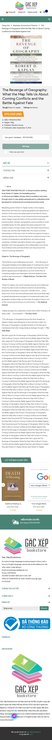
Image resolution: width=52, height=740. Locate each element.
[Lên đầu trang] (45, 716)
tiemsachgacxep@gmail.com (17, 570)
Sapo (31, 734)
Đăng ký (44, 608)
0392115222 (11, 573)
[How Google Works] (39, 483)
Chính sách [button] (7, 596)
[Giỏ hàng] (44, 12)
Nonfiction (34, 108)
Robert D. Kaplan (14, 108)
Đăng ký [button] (6, 602)
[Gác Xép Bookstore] (26, 5)
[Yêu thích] (40, 12)
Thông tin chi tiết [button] (10, 588)
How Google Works (39, 504)
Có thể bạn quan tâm (16, 460)
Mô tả (9, 187)
